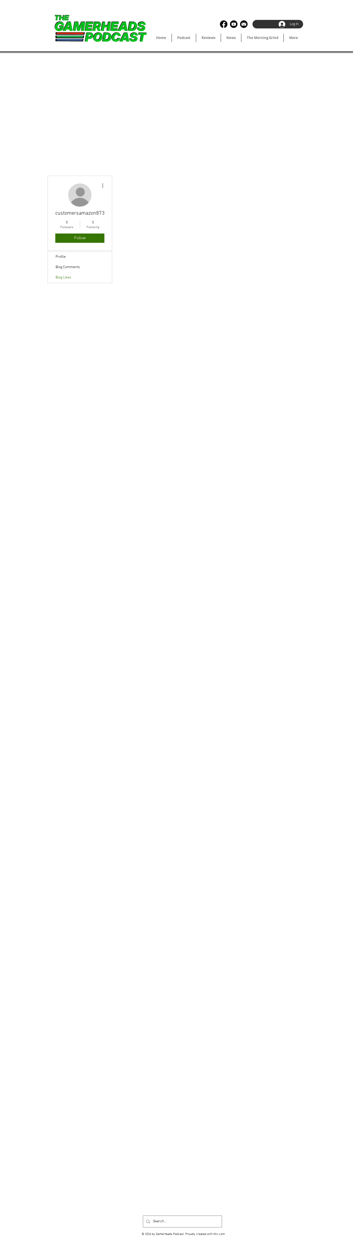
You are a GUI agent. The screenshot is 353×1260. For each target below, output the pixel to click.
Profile (61, 257)
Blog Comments (68, 267)
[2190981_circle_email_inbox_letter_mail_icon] (244, 24)
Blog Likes (63, 277)
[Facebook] (223, 24)
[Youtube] (233, 24)
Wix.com (219, 1234)
